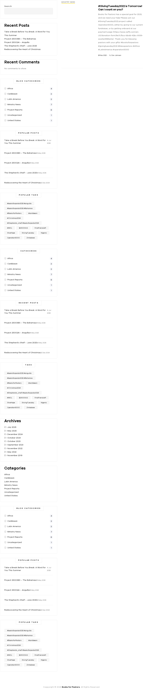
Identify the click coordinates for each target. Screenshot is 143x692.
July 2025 (11, 427)
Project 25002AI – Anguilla (16, 42)
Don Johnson (116, 55)
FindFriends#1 (40, 228)
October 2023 (14, 441)
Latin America (11, 481)
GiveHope (11, 233)
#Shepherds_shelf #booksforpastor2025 (23, 223)
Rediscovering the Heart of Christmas (22, 49)
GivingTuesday (28, 233)
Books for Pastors (71, 687)
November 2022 (14, 448)
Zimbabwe (31, 238)
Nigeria (44, 233)
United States (11, 495)
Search (8, 6)
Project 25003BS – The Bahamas (20, 39)
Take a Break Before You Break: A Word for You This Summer (25, 141)
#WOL (9, 228)
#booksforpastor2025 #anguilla (19, 203)
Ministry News (68, 2)
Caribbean (9, 478)
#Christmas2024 (14, 218)
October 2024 (14, 438)
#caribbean (32, 213)
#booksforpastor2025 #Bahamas (20, 208)
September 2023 (15, 445)
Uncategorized (11, 492)
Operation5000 (13, 238)
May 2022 (11, 452)
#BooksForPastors (14, 213)
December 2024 (15, 434)
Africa (7, 474)
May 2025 (12, 431)
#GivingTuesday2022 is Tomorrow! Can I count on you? (120, 7)
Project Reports (11, 488)
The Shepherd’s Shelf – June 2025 (20, 46)
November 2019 (14, 455)
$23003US (23, 228)
